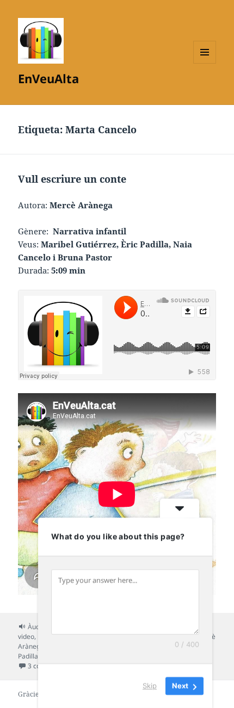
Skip (150, 685)
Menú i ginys (204, 63)
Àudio (36, 626)
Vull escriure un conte (72, 178)
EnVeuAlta (48, 78)
